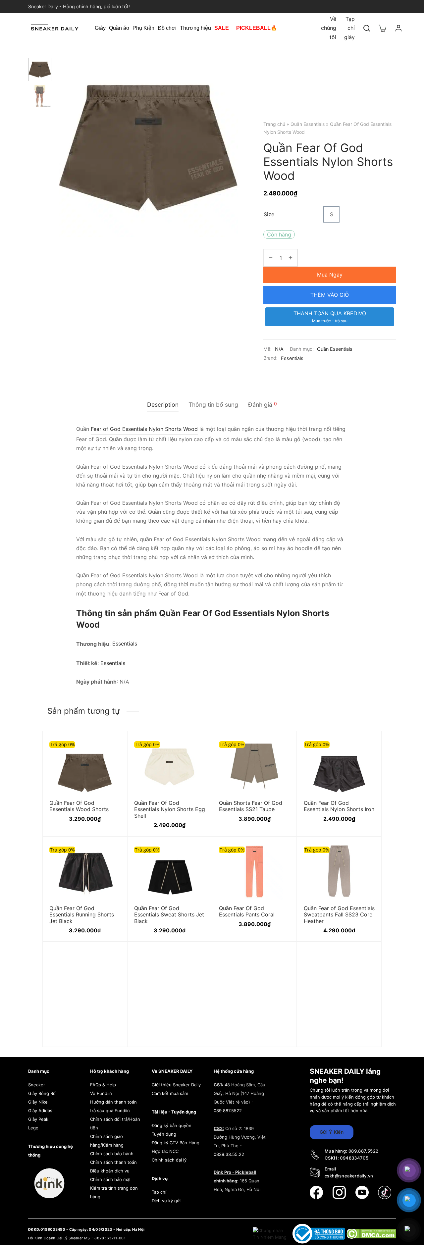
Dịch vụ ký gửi (166, 1200)
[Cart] (383, 28)
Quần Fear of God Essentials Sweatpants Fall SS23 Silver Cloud (84, 1036)
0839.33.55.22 (229, 1154)
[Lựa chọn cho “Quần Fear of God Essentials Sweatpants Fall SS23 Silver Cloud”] (111, 974)
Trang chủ (274, 124)
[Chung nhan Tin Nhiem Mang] (270, 1233)
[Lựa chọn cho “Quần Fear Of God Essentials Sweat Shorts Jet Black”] (195, 852)
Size (269, 214)
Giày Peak (38, 1119)
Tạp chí (159, 1192)
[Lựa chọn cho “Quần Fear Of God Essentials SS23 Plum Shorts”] (280, 974)
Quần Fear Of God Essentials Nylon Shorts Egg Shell (169, 809)
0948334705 (354, 1158)
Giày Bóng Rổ (42, 1093)
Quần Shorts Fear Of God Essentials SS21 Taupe (250, 806)
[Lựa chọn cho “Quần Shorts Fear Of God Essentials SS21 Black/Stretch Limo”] (195, 974)
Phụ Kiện (143, 28)
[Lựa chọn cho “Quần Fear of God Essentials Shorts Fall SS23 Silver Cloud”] (365, 974)
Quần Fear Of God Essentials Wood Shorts (79, 806)
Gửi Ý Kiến (332, 1132)
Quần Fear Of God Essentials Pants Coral (247, 911)
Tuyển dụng (164, 1134)
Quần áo (119, 28)
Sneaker (36, 1084)
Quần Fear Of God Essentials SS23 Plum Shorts (246, 1036)
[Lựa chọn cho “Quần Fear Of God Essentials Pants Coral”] (280, 852)
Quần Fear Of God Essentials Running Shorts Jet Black (81, 914)
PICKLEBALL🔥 (256, 28)
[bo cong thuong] (319, 1233)
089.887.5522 (228, 1110)
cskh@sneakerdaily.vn (349, 1175)
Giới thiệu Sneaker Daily (176, 1084)
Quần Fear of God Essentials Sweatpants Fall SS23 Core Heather (339, 914)
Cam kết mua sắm (170, 1093)
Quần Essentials (308, 124)
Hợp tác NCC (165, 1151)
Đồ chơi (167, 28)
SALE (221, 28)
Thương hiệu (195, 28)
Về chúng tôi (328, 28)
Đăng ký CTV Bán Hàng (175, 1142)
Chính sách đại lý (169, 1160)
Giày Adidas (40, 1110)
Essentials (292, 358)
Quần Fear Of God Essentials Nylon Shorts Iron (339, 806)
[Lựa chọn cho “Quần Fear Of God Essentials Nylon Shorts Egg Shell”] (195, 747)
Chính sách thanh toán (113, 1162)
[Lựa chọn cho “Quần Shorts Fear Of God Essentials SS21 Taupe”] (280, 747)
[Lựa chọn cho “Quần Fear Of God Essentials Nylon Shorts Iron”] (365, 747)
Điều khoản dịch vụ (110, 1170)
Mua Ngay (330, 274)
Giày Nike (38, 1102)
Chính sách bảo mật (110, 1179)
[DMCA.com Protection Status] (371, 1233)
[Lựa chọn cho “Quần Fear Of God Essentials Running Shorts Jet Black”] (111, 852)
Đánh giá (262, 404)
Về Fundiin (101, 1093)
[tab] (163, 404)
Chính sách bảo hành (111, 1153)
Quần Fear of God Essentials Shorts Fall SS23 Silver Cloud (339, 1036)
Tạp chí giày (349, 28)
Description (163, 404)
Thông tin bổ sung (213, 404)
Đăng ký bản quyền (171, 1125)
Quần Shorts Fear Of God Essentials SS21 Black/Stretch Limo (165, 1036)
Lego (33, 1127)
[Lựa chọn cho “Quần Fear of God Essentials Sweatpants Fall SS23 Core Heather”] (365, 852)
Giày (100, 28)
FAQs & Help (103, 1084)
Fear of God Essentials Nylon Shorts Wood (144, 429)
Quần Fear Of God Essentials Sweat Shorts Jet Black (169, 914)
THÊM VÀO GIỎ (329, 294)
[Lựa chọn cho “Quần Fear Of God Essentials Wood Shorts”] (111, 747)
